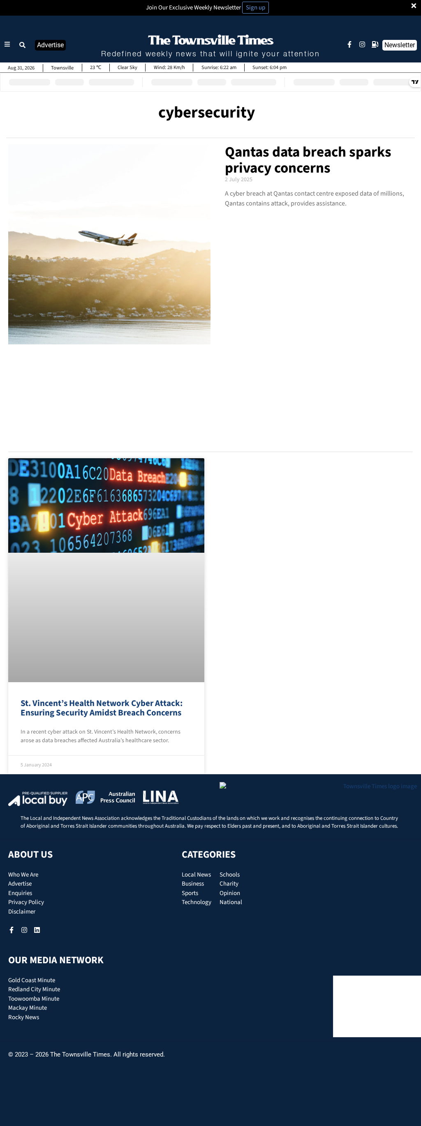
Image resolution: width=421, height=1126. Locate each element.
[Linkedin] (37, 930)
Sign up (255, 7)
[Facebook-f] (349, 44)
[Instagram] (362, 44)
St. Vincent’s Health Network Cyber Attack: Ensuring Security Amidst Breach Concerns (102, 708)
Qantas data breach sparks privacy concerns (308, 160)
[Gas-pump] (375, 44)
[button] (22, 45)
